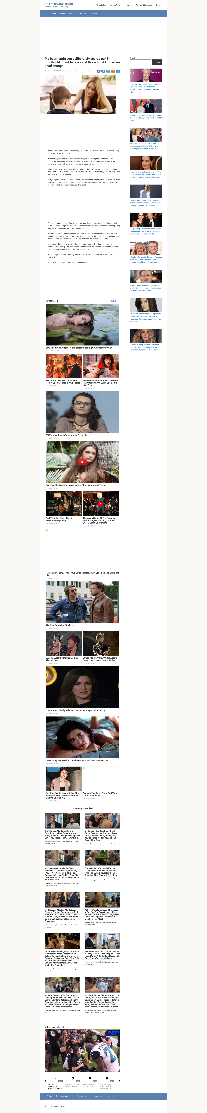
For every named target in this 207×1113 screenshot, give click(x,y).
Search (132, 58)
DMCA (158, 5)
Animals (94, 13)
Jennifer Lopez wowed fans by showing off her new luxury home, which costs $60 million (146, 118)
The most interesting (59, 4)
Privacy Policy (101, 5)
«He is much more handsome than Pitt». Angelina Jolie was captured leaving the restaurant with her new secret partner (145, 174)
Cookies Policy (115, 5)
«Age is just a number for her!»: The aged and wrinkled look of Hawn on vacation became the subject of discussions (146, 259)
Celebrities (83, 13)
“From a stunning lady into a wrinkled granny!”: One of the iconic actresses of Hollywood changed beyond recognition (145, 347)
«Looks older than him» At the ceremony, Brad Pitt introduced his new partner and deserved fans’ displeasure (146, 288)
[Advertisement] (103, 35)
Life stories (75, 71)
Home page (51, 13)
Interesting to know (67, 13)
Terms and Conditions (144, 5)
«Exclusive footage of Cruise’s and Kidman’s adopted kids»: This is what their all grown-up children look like (144, 146)
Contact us (128, 5)
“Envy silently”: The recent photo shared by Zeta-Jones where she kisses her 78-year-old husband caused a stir (145, 231)
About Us (110, 1096)
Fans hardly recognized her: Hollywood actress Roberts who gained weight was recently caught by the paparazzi (145, 202)
